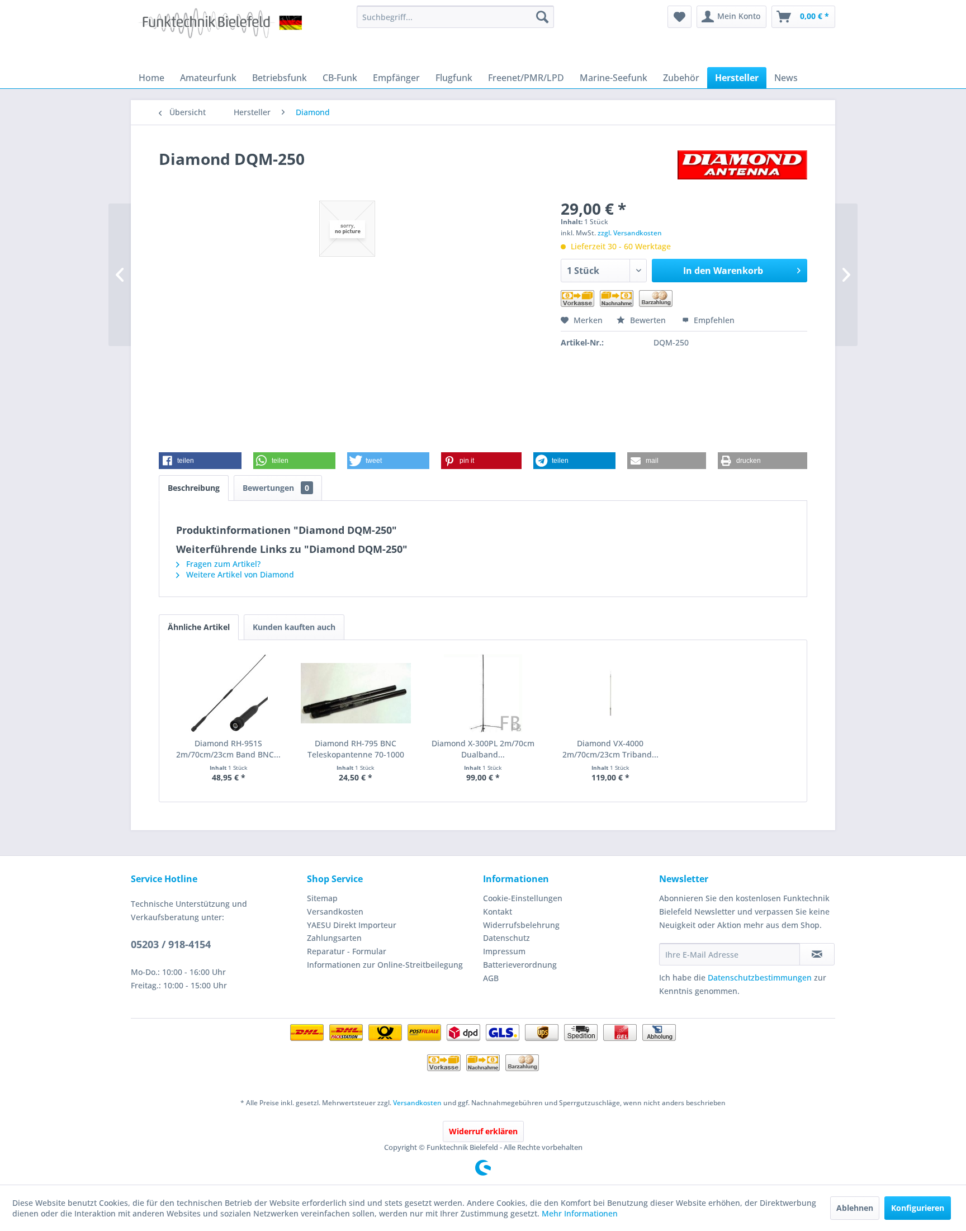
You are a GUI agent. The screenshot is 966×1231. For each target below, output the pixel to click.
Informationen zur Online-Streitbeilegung (385, 964)
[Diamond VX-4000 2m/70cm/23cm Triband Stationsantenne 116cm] (610, 693)
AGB (491, 978)
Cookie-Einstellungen (522, 898)
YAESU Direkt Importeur (351, 925)
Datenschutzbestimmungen (760, 977)
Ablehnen (854, 1207)
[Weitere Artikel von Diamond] (742, 170)
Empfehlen (713, 320)
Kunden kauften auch (294, 627)
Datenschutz (506, 937)
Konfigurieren (917, 1207)
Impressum (504, 951)
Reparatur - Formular (346, 951)
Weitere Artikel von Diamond (239, 574)
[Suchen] (542, 17)
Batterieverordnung (520, 964)
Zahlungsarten (334, 937)
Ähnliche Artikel (199, 627)
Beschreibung (194, 487)
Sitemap (322, 898)
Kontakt (497, 911)
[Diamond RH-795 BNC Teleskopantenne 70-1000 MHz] (356, 693)
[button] (200, 460)
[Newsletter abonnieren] (817, 954)
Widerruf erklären (483, 1131)
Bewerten (648, 320)
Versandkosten (335, 911)
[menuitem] (455, 17)
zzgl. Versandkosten (630, 233)
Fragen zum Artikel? (222, 563)
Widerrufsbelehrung (521, 925)
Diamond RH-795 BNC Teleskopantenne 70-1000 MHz (355, 749)
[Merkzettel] (679, 17)
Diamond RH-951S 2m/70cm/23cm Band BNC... (228, 749)
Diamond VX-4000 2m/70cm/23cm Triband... (610, 749)
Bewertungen (276, 487)
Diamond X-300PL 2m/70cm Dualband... (483, 749)
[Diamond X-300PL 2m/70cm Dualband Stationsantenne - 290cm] (483, 693)
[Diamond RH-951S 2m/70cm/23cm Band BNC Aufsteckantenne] (228, 693)
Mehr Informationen (580, 1213)
